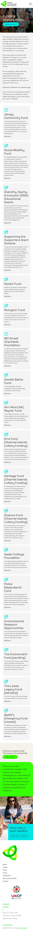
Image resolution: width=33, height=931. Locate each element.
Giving (5, 873)
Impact (5, 867)
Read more (7, 136)
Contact (5, 881)
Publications (7, 876)
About (5, 864)
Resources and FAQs (9, 878)
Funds (5, 870)
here (18, 74)
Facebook (6, 904)
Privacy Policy (7, 925)
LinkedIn (6, 907)
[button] (19, 836)
